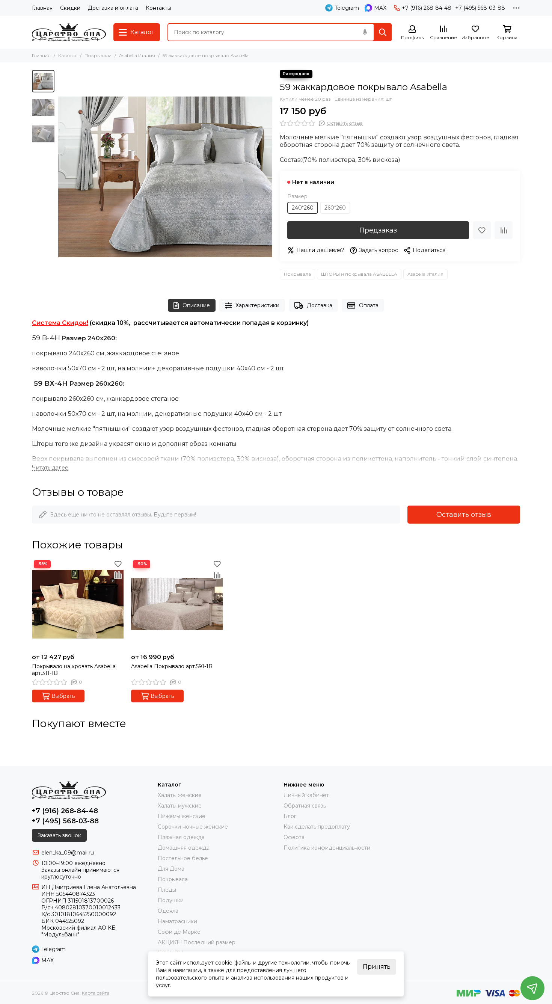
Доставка (319, 305)
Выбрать (63, 696)
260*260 (335, 207)
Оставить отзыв (463, 514)
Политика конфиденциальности (327, 847)
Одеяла (168, 910)
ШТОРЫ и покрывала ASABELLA (359, 274)
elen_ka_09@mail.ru (67, 852)
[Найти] (383, 32)
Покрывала (98, 55)
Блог (290, 816)
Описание (196, 305)
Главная (42, 8)
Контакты (158, 8)
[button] (62, 177)
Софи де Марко (179, 932)
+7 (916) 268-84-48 (426, 8)
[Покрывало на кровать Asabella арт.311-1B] (78, 604)
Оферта (294, 837)
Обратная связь (305, 805)
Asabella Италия (137, 55)
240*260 (303, 207)
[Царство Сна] (69, 32)
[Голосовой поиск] (364, 32)
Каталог (67, 55)
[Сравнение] (504, 230)
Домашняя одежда (184, 847)
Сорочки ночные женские (193, 826)
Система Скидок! (60, 322)
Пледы (167, 889)
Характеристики (257, 305)
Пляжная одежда (181, 837)
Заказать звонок (59, 835)
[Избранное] (482, 230)
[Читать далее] (50, 468)
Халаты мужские (180, 805)
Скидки (70, 8)
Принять (377, 966)
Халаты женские (180, 795)
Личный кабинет (306, 795)
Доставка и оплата (113, 8)
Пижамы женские (181, 816)
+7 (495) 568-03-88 (480, 8)
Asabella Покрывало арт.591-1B (172, 666)
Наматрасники (177, 921)
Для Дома (171, 868)
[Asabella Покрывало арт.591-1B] (177, 604)
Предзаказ (378, 230)
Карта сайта (95, 993)
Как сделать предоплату (317, 826)
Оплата (369, 305)
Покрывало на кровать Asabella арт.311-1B (74, 669)
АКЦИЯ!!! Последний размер (196, 942)
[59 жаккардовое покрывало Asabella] (165, 177)
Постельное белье (183, 858)
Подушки (171, 900)
